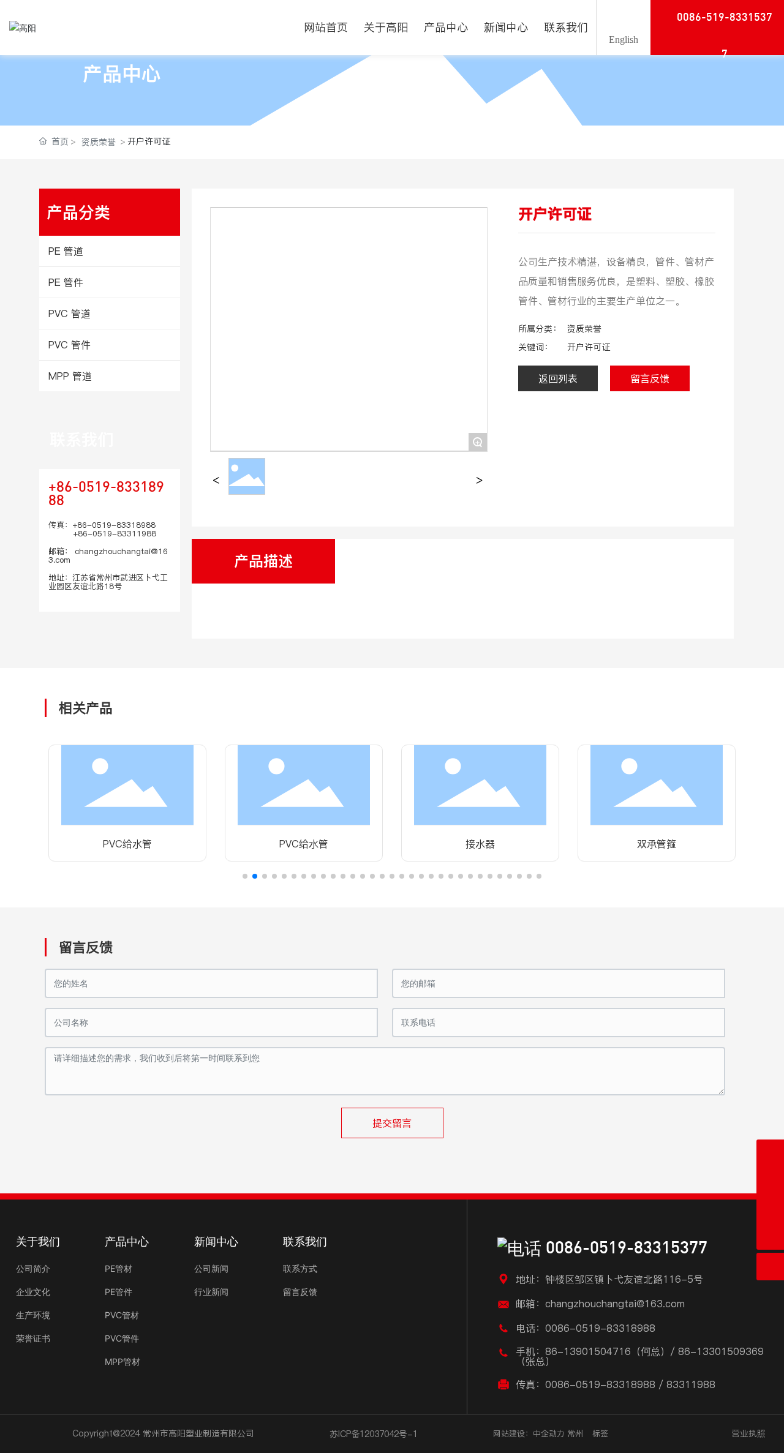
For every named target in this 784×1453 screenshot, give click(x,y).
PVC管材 (122, 1315)
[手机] (770, 1181)
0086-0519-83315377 (624, 1249)
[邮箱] (770, 1153)
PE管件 (118, 1291)
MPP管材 (122, 1361)
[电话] (770, 1208)
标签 (600, 1433)
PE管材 (118, 1268)
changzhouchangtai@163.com (108, 555)
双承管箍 (656, 843)
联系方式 (300, 1268)
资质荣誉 (98, 142)
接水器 (480, 843)
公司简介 (33, 1268)
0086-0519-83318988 (600, 1328)
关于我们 (38, 1241)
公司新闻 (211, 1268)
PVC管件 (122, 1338)
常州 (575, 1433)
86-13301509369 (721, 1351)
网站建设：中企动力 (529, 1433)
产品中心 (122, 74)
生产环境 (33, 1315)
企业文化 (33, 1291)
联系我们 (81, 439)
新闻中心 (216, 1241)
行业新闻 (211, 1291)
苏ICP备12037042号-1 (374, 1434)
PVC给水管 (127, 843)
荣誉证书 (33, 1338)
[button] (245, 876)
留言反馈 (300, 1291)
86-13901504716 (588, 1351)
